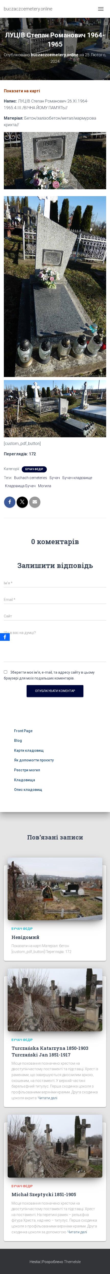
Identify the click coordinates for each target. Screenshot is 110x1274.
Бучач (55, 478)
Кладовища (24, 780)
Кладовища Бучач (20, 486)
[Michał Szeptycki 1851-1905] (55, 1146)
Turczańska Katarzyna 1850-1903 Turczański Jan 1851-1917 (50, 1051)
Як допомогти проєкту (34, 760)
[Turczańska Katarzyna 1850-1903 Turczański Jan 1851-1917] (55, 999)
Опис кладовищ (28, 790)
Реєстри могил (27, 770)
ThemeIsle (72, 1262)
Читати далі (47, 1098)
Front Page (23, 731)
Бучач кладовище (77, 478)
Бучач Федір (34, 469)
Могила (44, 486)
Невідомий (25, 937)
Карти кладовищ (29, 750)
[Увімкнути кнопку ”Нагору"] (99, 1263)
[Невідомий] (55, 889)
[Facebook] (5, 637)
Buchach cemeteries (30, 478)
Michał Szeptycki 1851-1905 (44, 1194)
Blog (18, 741)
